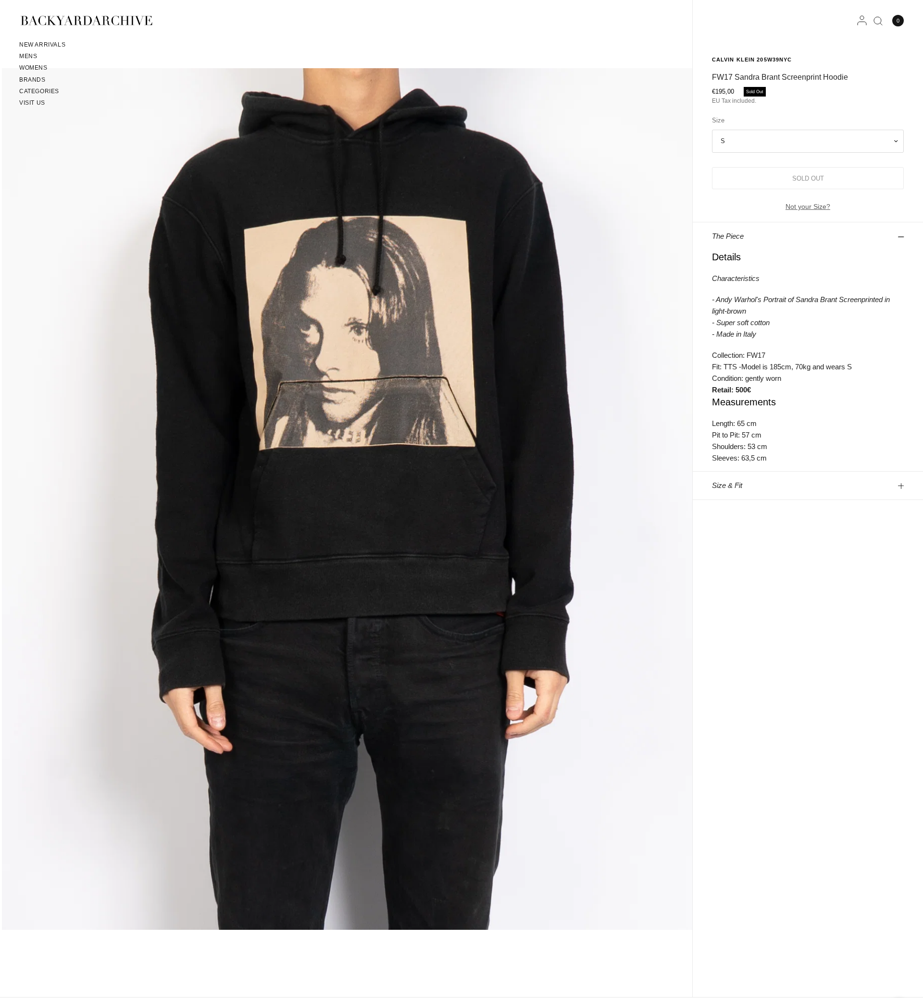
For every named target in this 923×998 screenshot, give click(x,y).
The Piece (728, 236)
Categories (39, 91)
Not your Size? (808, 206)
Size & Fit (727, 485)
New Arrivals (42, 44)
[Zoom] (347, 498)
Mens (28, 56)
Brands (32, 79)
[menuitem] (42, 46)
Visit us (32, 102)
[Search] (878, 20)
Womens (33, 67)
